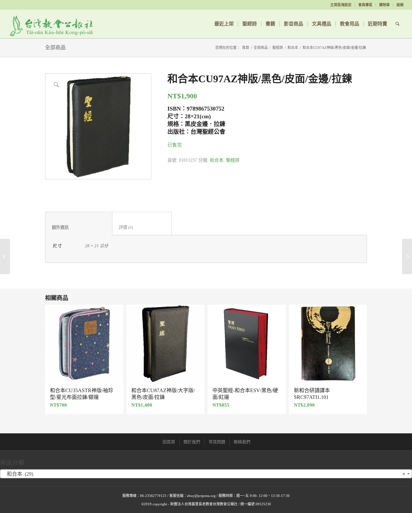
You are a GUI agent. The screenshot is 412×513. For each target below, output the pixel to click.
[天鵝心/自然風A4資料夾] (407, 256)
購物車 (384, 5)
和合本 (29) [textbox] (204, 474)
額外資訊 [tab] (79, 227)
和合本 (292, 48)
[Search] (397, 23)
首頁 (245, 48)
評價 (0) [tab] (142, 227)
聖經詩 (277, 48)
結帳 (400, 5)
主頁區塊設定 (340, 5)
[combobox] (206, 473)
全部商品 (55, 47)
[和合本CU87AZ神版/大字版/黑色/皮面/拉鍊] (5, 256)
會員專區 (365, 5)
